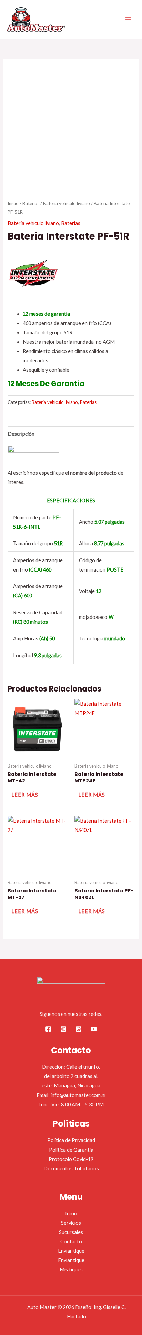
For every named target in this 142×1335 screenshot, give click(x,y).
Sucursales (71, 1232)
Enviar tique (71, 1251)
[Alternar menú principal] (128, 19)
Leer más (24, 795)
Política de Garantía (71, 1150)
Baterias (30, 203)
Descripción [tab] (21, 434)
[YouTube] (94, 1029)
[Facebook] (48, 1029)
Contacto (71, 1241)
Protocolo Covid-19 (71, 1159)
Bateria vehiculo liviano (66, 203)
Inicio (13, 203)
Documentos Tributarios (71, 1168)
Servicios (71, 1223)
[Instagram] (63, 1029)
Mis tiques (71, 1269)
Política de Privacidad (71, 1140)
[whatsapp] (78, 1029)
